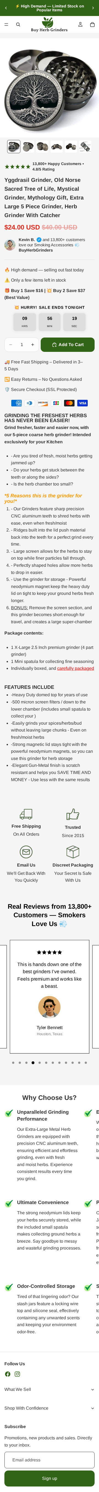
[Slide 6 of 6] (85, 147)
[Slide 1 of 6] (14, 147)
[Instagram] (17, 1373)
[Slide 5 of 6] (71, 147)
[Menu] (6, 24)
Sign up (49, 1478)
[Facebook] (7, 1373)
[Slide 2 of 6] (28, 147)
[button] (13, 1063)
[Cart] (92, 24)
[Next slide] (93, 8)
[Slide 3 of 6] (42, 147)
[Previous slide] (6, 8)
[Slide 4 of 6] (57, 147)
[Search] (18, 24)
